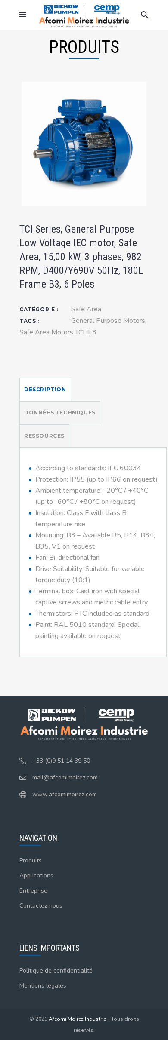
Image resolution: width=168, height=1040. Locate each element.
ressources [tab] (44, 436)
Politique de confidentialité (56, 970)
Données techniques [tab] (60, 412)
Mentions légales (42, 986)
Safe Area (86, 309)
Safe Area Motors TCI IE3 (57, 332)
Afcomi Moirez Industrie (77, 1018)
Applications (36, 875)
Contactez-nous (40, 906)
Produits (30, 860)
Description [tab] (45, 389)
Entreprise (33, 891)
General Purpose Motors (108, 320)
